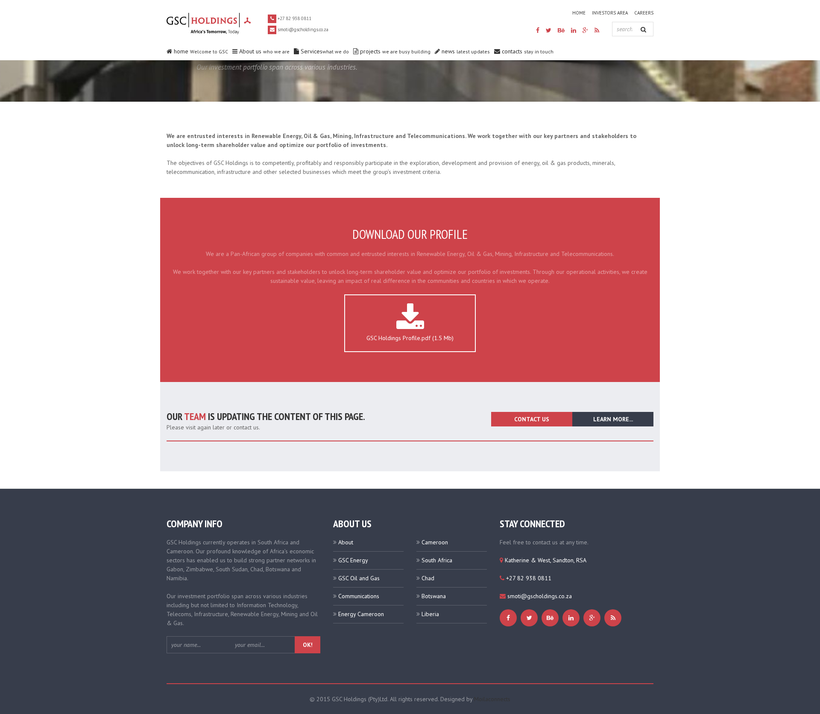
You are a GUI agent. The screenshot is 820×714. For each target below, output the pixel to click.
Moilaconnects (492, 699)
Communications (358, 596)
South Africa (437, 560)
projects (394, 51)
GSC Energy (353, 560)
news (465, 51)
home (579, 13)
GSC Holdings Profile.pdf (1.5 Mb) (410, 338)
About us (263, 51)
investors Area (610, 13)
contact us (531, 419)
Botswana (434, 596)
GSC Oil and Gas (359, 578)
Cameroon (435, 542)
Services (324, 51)
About (345, 542)
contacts (527, 51)
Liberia (430, 614)
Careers (643, 13)
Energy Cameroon (361, 614)
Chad (428, 578)
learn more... (613, 419)
